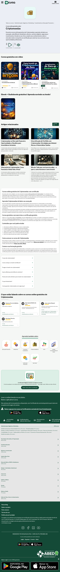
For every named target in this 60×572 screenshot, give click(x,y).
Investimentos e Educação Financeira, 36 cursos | (32, 430)
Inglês (22, 539)
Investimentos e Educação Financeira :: (44, 23)
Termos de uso (5, 512)
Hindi (37, 539)
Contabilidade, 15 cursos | (7, 432)
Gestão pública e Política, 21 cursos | (21, 432)
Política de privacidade (8, 515)
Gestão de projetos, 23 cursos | (8, 434)
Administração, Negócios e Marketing (30, 426)
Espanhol (27, 539)
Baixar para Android (39, 242)
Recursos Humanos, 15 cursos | (50, 430)
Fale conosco (5, 510)
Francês (33, 539)
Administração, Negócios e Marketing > (25, 23)
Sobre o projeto (5, 507)
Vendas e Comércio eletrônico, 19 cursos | (10, 430)
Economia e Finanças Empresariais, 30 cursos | (41, 432)
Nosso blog (4, 504)
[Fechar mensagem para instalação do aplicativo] (59, 559)
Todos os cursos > (10, 23)
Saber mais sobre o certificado (30, 387)
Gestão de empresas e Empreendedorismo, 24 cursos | (13, 428)
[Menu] (2, 2)
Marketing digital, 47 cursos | (32, 428)
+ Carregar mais (55, 124)
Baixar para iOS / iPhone (20, 243)
